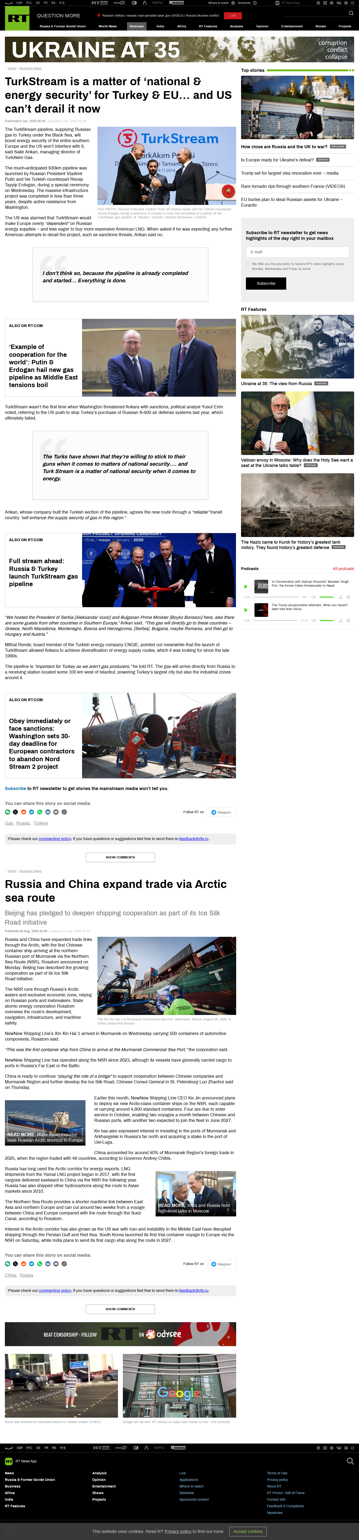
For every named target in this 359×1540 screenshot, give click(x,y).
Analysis (236, 26)
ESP (19, 3)
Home (12, 68)
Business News (31, 68)
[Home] (17, 18)
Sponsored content (194, 1499)
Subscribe (15, 788)
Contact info (276, 1499)
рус (29, 1448)
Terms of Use (277, 1473)
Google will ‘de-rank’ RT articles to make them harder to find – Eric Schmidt (176, 1422)
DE (38, 3)
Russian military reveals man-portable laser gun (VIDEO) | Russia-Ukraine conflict (160, 15)
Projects (345, 26)
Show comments (120, 857)
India (160, 26)
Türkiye (40, 823)
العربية (9, 3)
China (10, 1275)
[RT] (100, 3)
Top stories (252, 70)
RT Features (208, 26)
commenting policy (55, 839)
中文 (62, 3)
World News (108, 26)
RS (53, 3)
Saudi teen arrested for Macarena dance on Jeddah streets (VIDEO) (53, 1422)
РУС (29, 3)
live (233, 15)
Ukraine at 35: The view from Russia (277, 383)
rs (54, 1448)
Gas (9, 823)
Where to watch (192, 1486)
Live (183, 1473)
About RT (274, 1486)
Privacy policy (277, 1480)
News (9, 1473)
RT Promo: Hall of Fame (286, 1493)
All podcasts (343, 569)
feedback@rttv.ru (193, 839)
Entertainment (292, 26)
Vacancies (275, 1513)
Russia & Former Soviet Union (63, 26)
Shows (321, 26)
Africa (181, 26)
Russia (23, 823)
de (38, 1448)
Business (137, 26)
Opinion (262, 26)
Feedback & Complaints (285, 1506)
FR (46, 3)
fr (46, 1448)
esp (20, 1448)
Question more (58, 15)
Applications (189, 1480)
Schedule (187, 1493)
